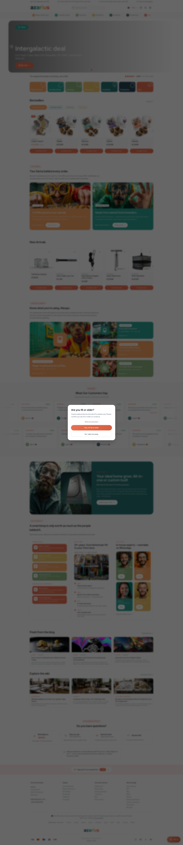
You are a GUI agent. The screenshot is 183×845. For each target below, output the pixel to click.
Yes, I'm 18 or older (91, 428)
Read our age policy (91, 422)
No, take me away (91, 434)
